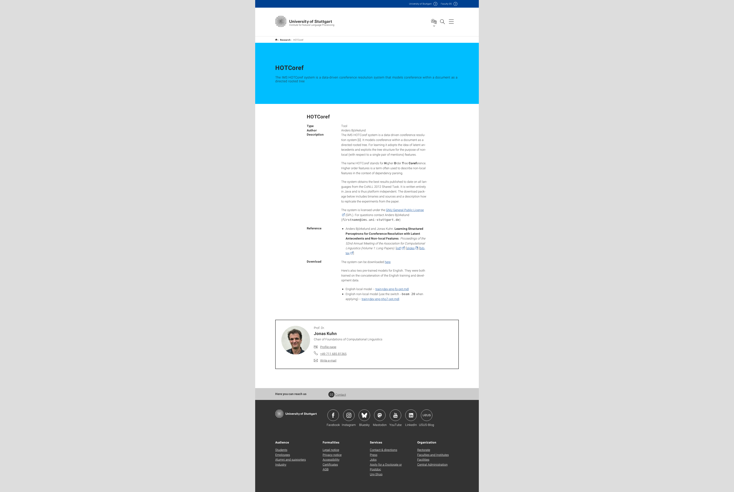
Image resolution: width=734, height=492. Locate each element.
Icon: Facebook (333, 415)
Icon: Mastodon (380, 415)
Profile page (328, 347)
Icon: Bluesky (364, 415)
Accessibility (331, 459)
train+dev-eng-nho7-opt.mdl (380, 299)
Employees (282, 455)
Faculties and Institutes (433, 455)
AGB (326, 469)
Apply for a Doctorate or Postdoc (386, 466)
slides (411, 248)
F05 (446, 3)
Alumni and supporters (290, 459)
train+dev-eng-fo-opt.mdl (392, 289)
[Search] (442, 21)
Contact (340, 394)
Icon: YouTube (395, 415)
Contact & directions (383, 450)
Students (281, 450)
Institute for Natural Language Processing (276, 39)
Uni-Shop (376, 474)
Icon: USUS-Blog (426, 415)
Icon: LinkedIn (411, 415)
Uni (420, 3)
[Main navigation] (451, 21)
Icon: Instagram (349, 415)
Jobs (373, 459)
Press (373, 455)
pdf (398, 248)
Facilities (423, 459)
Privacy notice (332, 455)
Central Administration (432, 464)
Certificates (330, 464)
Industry (280, 464)
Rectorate (423, 450)
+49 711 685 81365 (333, 354)
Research (285, 39)
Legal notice (331, 450)
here (388, 262)
